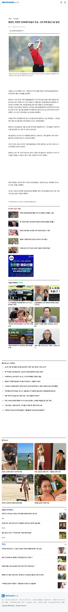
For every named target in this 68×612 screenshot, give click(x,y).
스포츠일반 (15, 18)
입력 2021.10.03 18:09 (17, 27)
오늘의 (7, 510)
